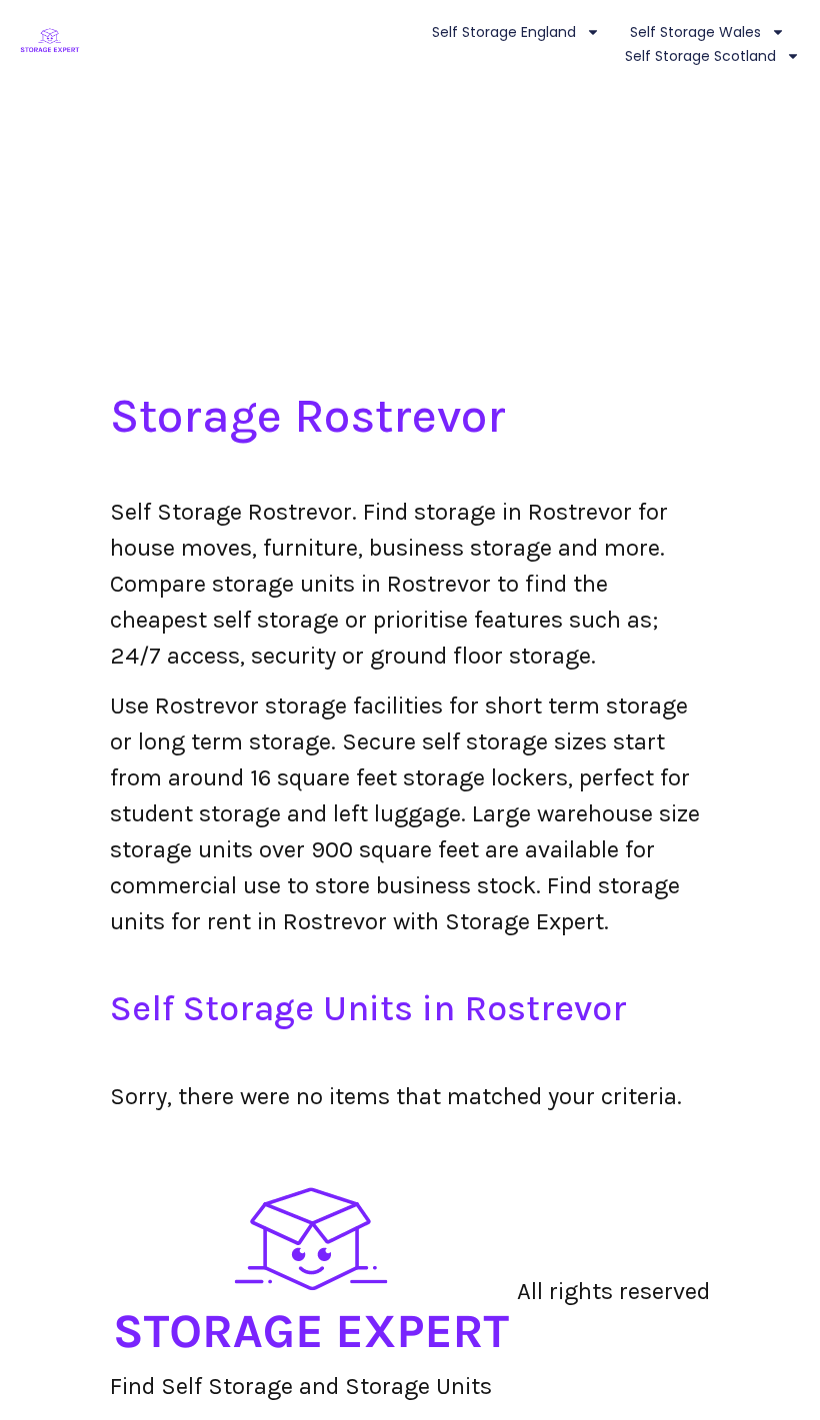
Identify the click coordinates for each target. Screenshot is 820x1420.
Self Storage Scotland (700, 56)
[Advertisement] (410, 238)
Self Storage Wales (695, 32)
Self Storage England (504, 32)
